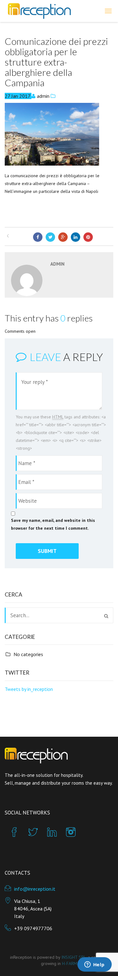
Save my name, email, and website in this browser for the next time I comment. (53, 524)
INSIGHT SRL (73, 957)
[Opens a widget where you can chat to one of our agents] (94, 965)
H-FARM (69, 963)
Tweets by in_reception (29, 689)
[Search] (106, 616)
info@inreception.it (34, 889)
